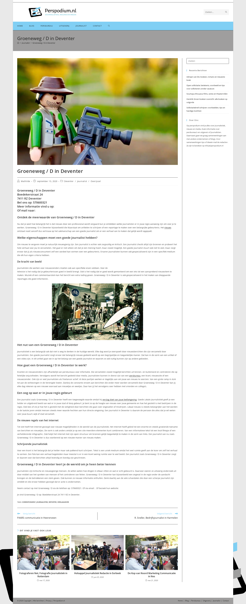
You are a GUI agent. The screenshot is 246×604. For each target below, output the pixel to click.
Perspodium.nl (59, 600)
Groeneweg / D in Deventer (43, 43)
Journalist (82, 181)
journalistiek (42, 502)
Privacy (49, 600)
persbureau (135, 375)
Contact (226, 600)
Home (180, 600)
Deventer (69, 181)
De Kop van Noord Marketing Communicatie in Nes (152, 575)
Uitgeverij (207, 600)
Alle (34, 600)
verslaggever (63, 502)
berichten (40, 600)
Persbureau (195, 600)
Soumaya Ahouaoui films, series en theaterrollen (206, 93)
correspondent (29, 502)
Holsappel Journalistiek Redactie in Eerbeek (97, 573)
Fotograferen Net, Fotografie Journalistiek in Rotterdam (43, 575)
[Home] (18, 43)
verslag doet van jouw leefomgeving (119, 399)
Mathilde (25, 181)
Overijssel (96, 181)
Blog (187, 600)
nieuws (167, 227)
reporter (53, 502)
